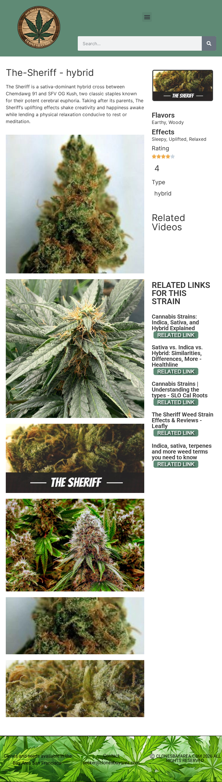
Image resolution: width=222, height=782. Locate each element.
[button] (147, 17)
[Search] (209, 43)
